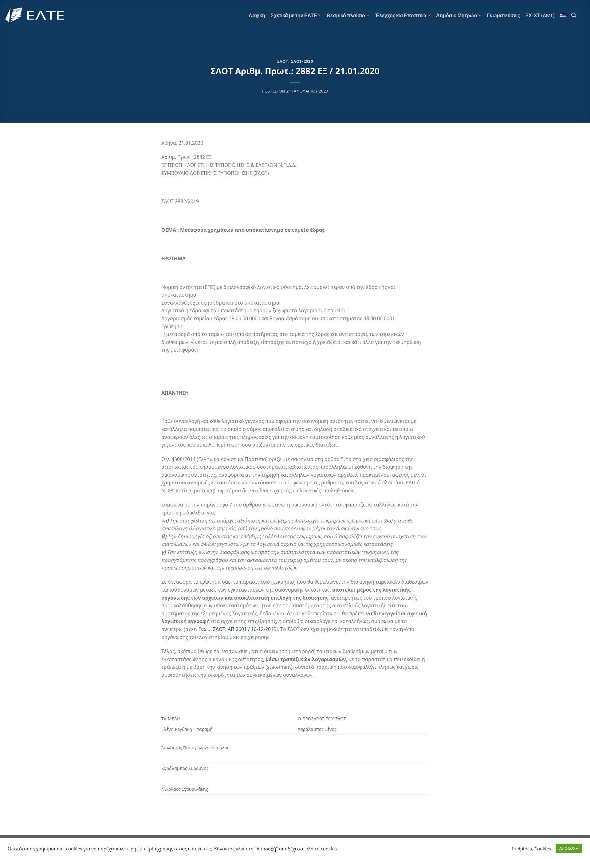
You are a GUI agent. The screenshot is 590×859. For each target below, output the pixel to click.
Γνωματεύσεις (503, 15)
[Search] (573, 15)
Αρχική (257, 15)
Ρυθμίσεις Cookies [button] (531, 848)
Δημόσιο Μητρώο (456, 15)
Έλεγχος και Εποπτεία (401, 15)
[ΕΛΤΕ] (35, 15)
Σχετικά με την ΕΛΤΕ (294, 15)
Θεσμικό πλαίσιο (346, 15)
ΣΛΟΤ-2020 (302, 61)
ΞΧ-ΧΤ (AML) (540, 15)
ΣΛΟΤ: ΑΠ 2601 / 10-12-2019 (244, 629)
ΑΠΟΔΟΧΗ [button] (569, 848)
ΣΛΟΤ (283, 61)
